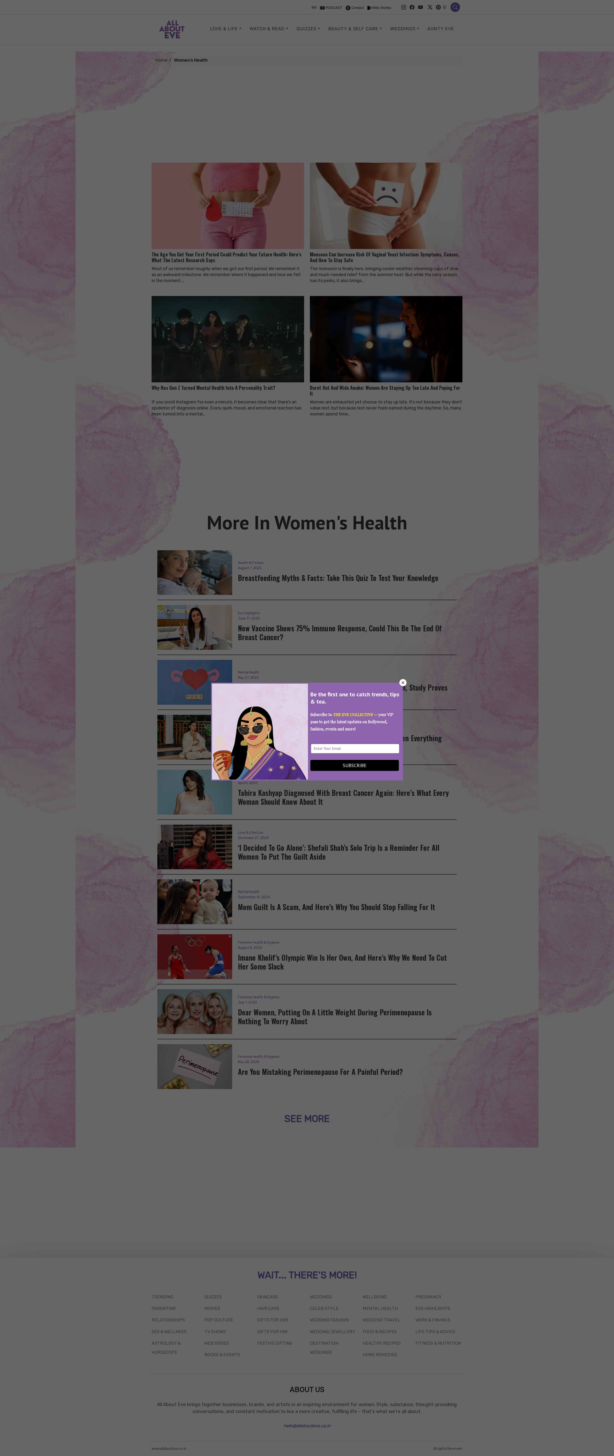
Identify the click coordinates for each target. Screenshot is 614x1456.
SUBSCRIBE (354, 765)
